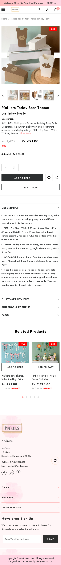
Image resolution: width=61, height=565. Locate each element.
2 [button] (26, 397)
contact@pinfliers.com (18, 465)
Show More (26, 133)
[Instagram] (11, 472)
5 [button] (38, 397)
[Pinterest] (18, 472)
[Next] (57, 55)
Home (4, 18)
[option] (29, 3)
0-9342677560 (17, 462)
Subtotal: (6, 154)
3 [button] (30, 397)
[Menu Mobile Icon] (3, 9)
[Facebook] (4, 472)
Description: (7, 119)
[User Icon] (47, 9)
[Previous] (4, 55)
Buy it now (31, 187)
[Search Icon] (39, 9)
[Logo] (15, 9)
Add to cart (15, 367)
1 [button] (23, 397)
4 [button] (34, 397)
